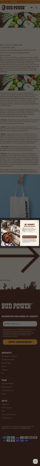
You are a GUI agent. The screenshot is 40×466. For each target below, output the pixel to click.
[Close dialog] (38, 221)
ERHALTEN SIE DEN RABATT (29, 236)
